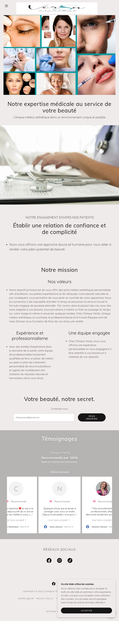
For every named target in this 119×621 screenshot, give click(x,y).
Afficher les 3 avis (59, 471)
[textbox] (43, 417)
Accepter (86, 611)
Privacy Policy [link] (45, 598)
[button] (6, 6)
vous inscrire (92, 417)
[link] (56, 3)
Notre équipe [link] (26, 598)
